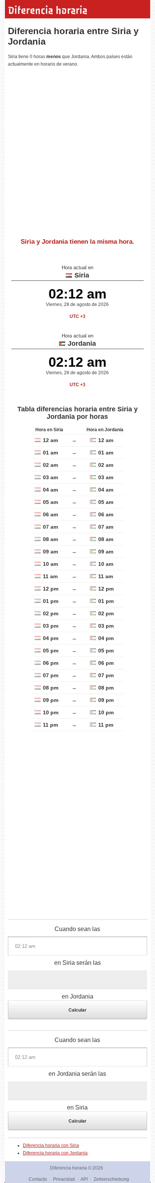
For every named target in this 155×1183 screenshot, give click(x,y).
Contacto (38, 1179)
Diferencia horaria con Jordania (55, 1153)
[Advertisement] (77, 149)
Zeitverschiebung (111, 1179)
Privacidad (64, 1179)
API (84, 1179)
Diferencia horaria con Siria (51, 1145)
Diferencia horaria (47, 10)
